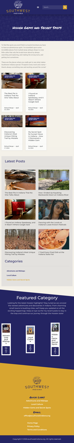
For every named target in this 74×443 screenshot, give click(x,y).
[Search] (65, 7)
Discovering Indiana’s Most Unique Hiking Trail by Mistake (11, 135)
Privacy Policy (33, 426)
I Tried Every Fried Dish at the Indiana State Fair (51, 253)
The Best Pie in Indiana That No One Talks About (11, 95)
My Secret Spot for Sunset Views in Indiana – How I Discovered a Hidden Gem (35, 136)
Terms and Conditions (37, 430)
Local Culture (11, 275)
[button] (38, 7)
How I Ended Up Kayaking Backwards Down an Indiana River (53, 194)
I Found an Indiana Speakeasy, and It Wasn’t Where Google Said (36, 97)
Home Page (32, 423)
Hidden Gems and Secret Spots (18, 280)
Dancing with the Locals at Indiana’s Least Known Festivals (52, 224)
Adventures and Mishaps (16, 271)
